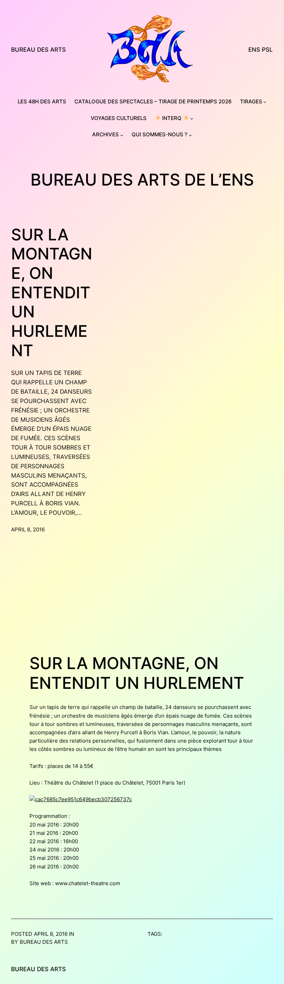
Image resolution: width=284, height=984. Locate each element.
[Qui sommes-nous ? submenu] (190, 135)
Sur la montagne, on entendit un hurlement (51, 292)
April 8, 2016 (28, 530)
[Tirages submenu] (264, 101)
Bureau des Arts (38, 49)
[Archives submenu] (121, 135)
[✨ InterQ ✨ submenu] (191, 118)
